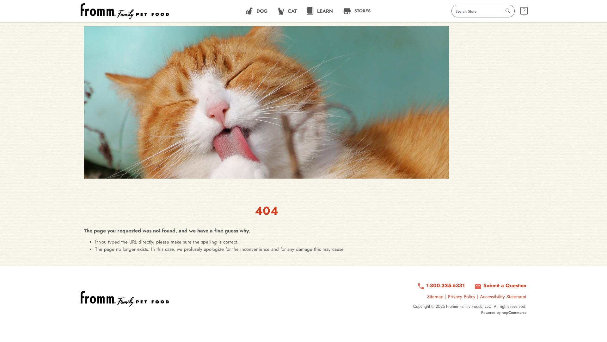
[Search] (507, 11)
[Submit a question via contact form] (524, 11)
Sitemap (435, 296)
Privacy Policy (461, 296)
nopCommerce (514, 312)
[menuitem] (256, 11)
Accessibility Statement (503, 296)
